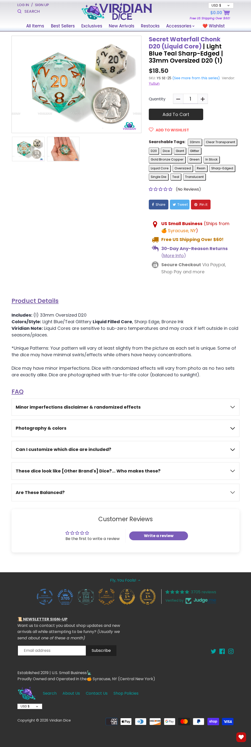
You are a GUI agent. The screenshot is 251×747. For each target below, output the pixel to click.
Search (50, 693)
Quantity (157, 99)
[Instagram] (231, 651)
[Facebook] (222, 651)
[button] (161, 189)
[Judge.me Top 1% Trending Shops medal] (147, 596)
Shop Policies (125, 693)
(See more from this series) (195, 78)
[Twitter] (213, 651)
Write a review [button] (159, 536)
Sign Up (42, 4)
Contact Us (97, 693)
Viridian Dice (60, 720)
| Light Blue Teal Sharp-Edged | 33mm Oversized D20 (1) (186, 50)
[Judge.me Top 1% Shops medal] (127, 596)
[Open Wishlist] (241, 737)
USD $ (25, 706)
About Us (71, 693)
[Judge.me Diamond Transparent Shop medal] (44, 596)
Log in (23, 4)
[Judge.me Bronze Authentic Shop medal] (106, 596)
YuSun (154, 83)
